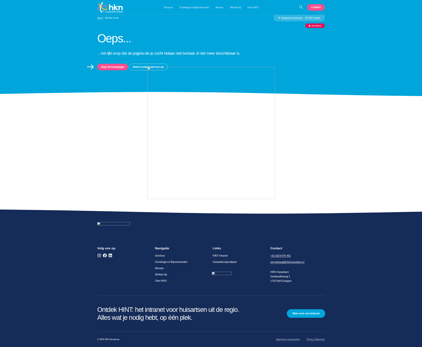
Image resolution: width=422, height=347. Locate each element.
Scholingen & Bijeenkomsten (194, 7)
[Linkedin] (110, 255)
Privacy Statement (316, 339)
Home (100, 18)
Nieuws (219, 7)
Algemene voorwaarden (288, 339)
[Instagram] (99, 255)
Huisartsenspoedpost (225, 262)
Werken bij (235, 7)
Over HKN (252, 7)
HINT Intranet (220, 255)
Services (168, 7)
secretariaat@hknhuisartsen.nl (287, 262)
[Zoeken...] (301, 7)
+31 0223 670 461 (280, 255)
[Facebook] (105, 255)
